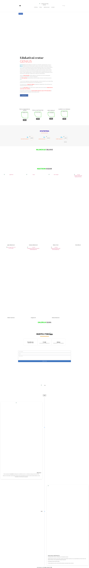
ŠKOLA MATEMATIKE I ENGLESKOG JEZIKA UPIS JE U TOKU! (56, 157)
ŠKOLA (40, 7)
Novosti (21, 158)
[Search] (70, 6)
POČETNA (35, 7)
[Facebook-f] (18, 5)
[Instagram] (20, 5)
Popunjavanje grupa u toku (27, 13)
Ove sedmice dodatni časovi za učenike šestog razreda (31, 157)
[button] (24, 95)
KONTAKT (53, 7)
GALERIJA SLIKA (46, 7)
